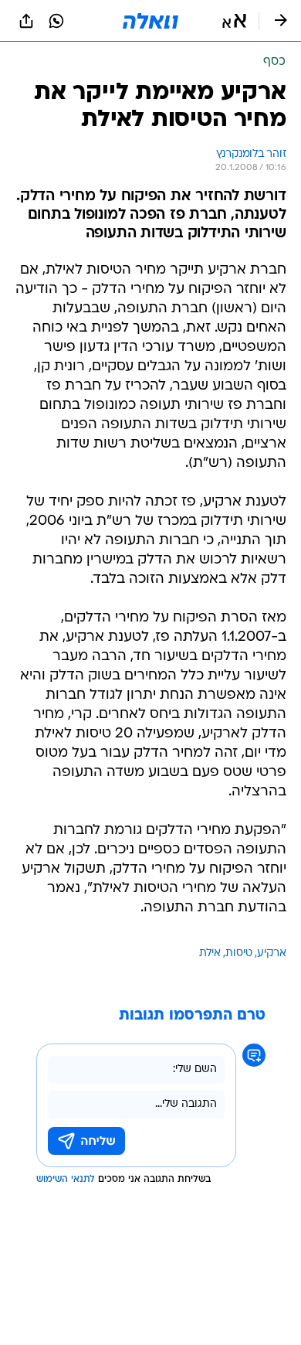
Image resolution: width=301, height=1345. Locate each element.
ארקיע (271, 953)
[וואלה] (150, 21)
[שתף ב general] (26, 20)
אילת (210, 953)
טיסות (238, 953)
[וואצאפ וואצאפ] (56, 21)
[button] (234, 21)
